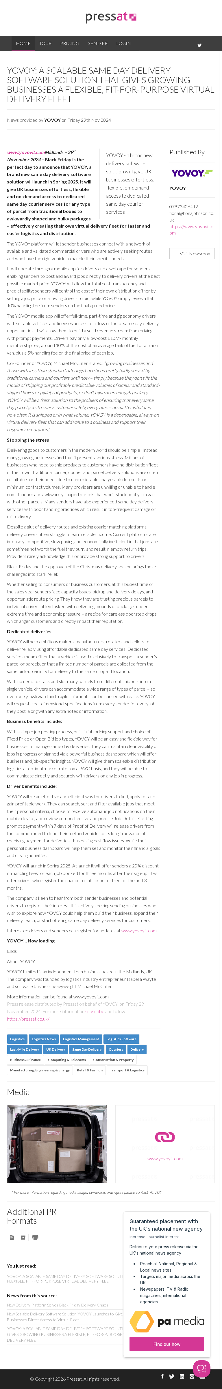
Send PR (98, 43)
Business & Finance (25, 1060)
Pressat (74, 1378)
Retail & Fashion (90, 1070)
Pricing (69, 43)
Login (123, 43)
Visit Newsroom (196, 253)
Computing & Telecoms (67, 1060)
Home (23, 43)
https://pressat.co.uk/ (28, 1018)
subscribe (94, 1011)
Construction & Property (113, 1060)
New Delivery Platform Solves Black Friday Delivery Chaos (57, 1304)
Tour (45, 43)
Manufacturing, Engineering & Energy (40, 1070)
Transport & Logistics (127, 1070)
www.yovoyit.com (26, 152)
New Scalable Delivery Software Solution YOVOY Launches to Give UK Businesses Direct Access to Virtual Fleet (68, 1316)
